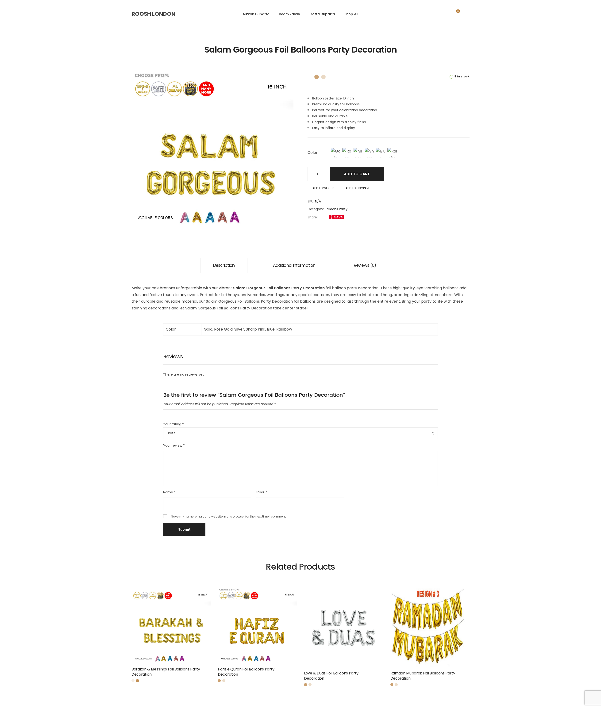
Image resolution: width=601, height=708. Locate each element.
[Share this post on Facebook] (320, 217)
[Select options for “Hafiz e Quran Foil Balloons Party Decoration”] (295, 671)
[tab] (223, 265)
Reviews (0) (365, 265)
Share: (313, 217)
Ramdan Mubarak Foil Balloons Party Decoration (422, 675)
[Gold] (335, 152)
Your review (174, 445)
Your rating (173, 424)
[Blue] (380, 152)
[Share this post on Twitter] (325, 217)
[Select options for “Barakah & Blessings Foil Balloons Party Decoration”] (209, 671)
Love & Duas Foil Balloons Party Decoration (331, 675)
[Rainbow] (392, 152)
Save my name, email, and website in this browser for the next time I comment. (228, 516)
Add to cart (357, 174)
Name (169, 492)
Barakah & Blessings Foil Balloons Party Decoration (165, 671)
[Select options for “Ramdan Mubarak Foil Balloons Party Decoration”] (468, 675)
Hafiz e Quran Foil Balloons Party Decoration (246, 671)
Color (313, 152)
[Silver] (358, 152)
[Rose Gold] (347, 152)
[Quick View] (165, 635)
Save (338, 217)
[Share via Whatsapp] (347, 217)
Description (224, 265)
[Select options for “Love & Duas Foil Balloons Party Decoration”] (381, 675)
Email (261, 492)
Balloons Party (336, 209)
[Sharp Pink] (369, 152)
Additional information (294, 265)
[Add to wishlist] (203, 671)
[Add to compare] (177, 635)
